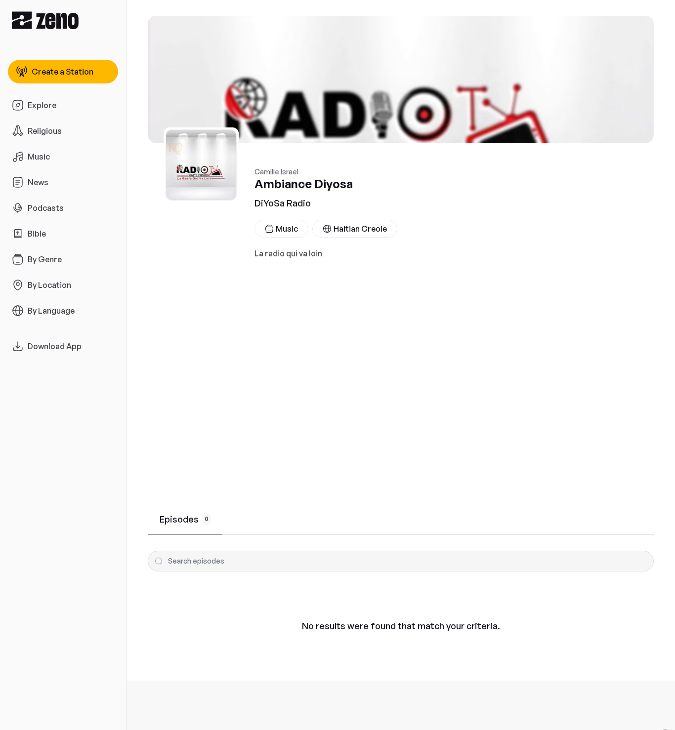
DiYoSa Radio (282, 203)
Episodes (184, 519)
